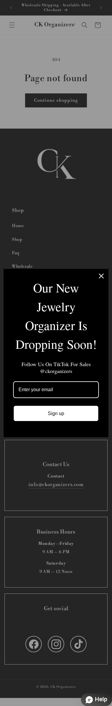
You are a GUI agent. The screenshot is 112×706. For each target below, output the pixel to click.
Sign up (56, 413)
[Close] (101, 276)
